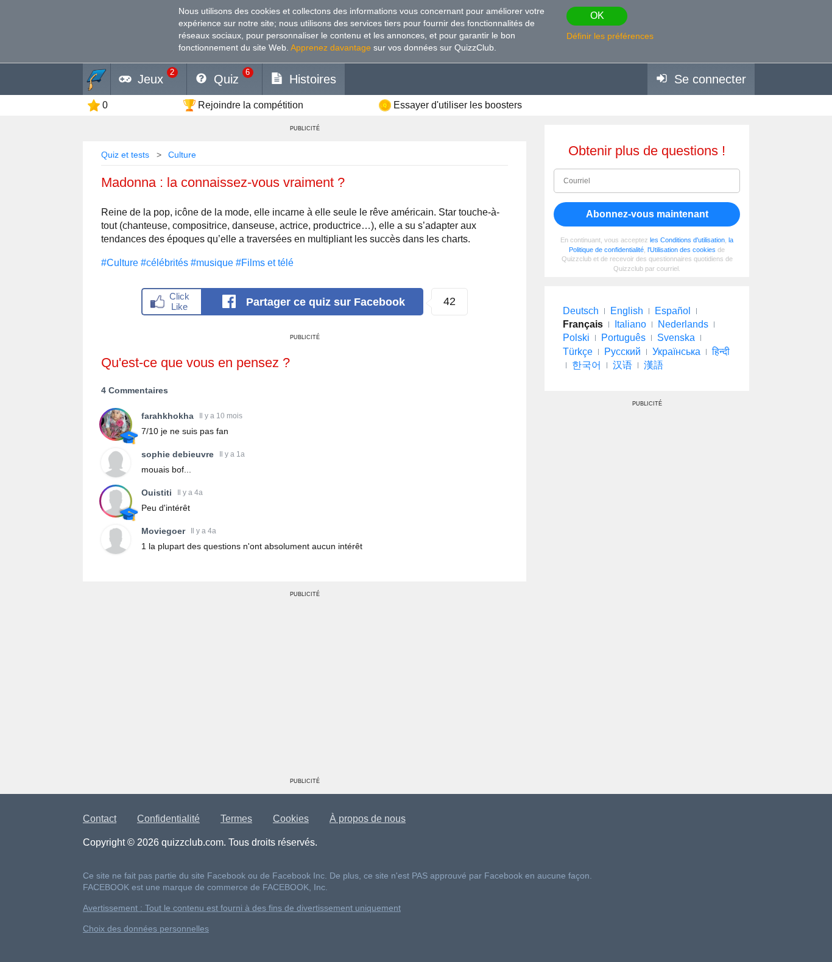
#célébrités (164, 263)
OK (597, 15)
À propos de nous (368, 818)
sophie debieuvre (177, 454)
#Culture (119, 263)
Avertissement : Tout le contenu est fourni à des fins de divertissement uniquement (242, 908)
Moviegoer (163, 531)
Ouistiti (156, 492)
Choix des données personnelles (146, 928)
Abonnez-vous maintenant (647, 214)
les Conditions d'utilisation (687, 240)
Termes (236, 818)
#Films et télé (265, 263)
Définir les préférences (610, 36)
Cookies (291, 818)
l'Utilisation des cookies (681, 249)
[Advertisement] (304, 692)
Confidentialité (168, 818)
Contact (99, 818)
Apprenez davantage (331, 47)
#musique (212, 263)
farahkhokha (167, 416)
